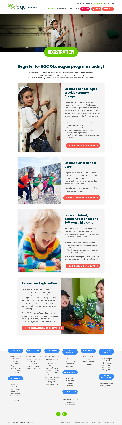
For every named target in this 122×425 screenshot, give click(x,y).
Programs (52, 9)
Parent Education (33, 369)
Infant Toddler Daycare (15, 358)
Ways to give (88, 357)
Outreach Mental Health (52, 360)
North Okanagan (70, 372)
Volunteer (88, 364)
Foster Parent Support (34, 362)
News (70, 9)
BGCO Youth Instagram (106, 368)
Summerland (70, 405)
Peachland (70, 364)
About (79, 4)
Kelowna (70, 359)
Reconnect (52, 375)
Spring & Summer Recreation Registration (42, 328)
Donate (86, 9)
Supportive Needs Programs (52, 381)
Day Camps (15, 389)
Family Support (34, 366)
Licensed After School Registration (81, 197)
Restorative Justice (52, 377)
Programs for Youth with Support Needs (52, 371)
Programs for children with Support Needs (15, 394)
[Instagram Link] (74, 4)
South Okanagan (70, 392)
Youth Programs (52, 350)
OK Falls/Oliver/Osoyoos (70, 399)
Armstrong (70, 378)
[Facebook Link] (72, 4)
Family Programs (33, 350)
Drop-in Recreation (52, 357)
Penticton (70, 402)
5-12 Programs (15, 378)
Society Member (88, 362)
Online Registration (108, 422)
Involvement (62, 9)
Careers (97, 9)
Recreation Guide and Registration (106, 385)
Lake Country (70, 361)
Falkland (70, 383)
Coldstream (70, 381)
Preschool (16, 364)
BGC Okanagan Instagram (106, 364)
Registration (98, 4)
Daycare (15, 361)
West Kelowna (70, 366)
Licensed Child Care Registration (82, 145)
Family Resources (33, 359)
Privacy (88, 422)
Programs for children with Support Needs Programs (15, 369)
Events (76, 9)
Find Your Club (87, 4)
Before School (15, 387)
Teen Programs (52, 384)
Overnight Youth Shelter (52, 364)
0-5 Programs (16, 350)
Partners (88, 359)
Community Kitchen (33, 357)
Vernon (70, 386)
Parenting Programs (52, 368)
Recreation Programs (16, 399)
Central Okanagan (70, 351)
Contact (106, 4)
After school (15, 384)
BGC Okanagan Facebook (106, 360)
